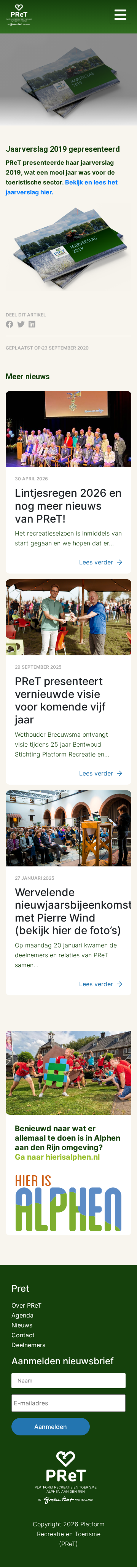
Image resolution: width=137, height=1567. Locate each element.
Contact (23, 1335)
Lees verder (96, 562)
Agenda (22, 1315)
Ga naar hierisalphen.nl (57, 1157)
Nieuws (21, 1325)
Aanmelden (50, 1426)
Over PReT (26, 1305)
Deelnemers (28, 1345)
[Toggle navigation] (120, 15)
